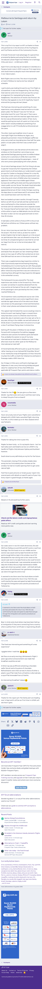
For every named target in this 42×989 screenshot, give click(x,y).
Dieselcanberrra (28, 867)
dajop (35, 869)
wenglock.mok (5, 871)
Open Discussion (9, 830)
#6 (40, 542)
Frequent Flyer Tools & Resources (15, 847)
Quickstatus (9, 865)
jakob (19, 871)
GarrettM (30, 873)
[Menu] (3, 2)
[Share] (37, 42)
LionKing (10, 877)
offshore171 (26, 875)
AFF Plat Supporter (25, 383)
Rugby (20, 881)
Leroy (10, 869)
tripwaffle (4, 877)
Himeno (15, 865)
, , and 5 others (20, 374)
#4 (40, 436)
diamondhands (17, 869)
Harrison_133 (31, 877)
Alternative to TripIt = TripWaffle (16, 843)
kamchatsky (32, 879)
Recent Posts (6, 814)
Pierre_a (3, 875)
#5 (40, 496)
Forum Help (5, 972)
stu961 (24, 881)
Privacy (31, 970)
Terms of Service (22, 970)
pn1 (4, 24)
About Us (4, 970)
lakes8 (39, 875)
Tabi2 (35, 873)
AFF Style (6, 967)
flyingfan (4, 879)
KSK (15, 879)
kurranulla (10, 879)
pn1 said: (5, 604)
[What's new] (35, 2)
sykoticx (14, 881)
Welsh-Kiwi (13, 871)
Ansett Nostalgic (6, 881)
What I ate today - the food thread (16, 850)
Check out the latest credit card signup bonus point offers (19, 519)
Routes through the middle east (15, 825)
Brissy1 (24, 871)
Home (12, 972)
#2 (40, 389)
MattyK (20, 867)
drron (3, 865)
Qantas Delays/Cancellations (14, 818)
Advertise (19, 972)
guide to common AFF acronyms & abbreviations (18, 807)
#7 (40, 600)
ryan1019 (37, 865)
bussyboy (33, 875)
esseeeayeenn (23, 865)
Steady (20, 875)
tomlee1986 (14, 867)
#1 (40, 42)
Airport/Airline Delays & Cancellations (16, 822)
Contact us (12, 970)
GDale (19, 873)
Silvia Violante (5, 867)
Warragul (25, 879)
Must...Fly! (31, 865)
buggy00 (19, 879)
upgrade (19, 777)
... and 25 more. (5, 883)
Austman (9, 873)
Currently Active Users (10, 861)
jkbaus (15, 873)
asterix (9, 875)
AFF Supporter (21, 490)
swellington (4, 869)
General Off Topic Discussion (13, 855)
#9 (40, 694)
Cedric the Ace (31, 871)
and (11, 482)
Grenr (24, 869)
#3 (40, 411)
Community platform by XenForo (17, 977)
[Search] (39, 2)
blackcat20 (23, 877)
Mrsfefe (3, 873)
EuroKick (16, 877)
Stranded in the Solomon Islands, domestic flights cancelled (22, 834)
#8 (40, 641)
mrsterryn (30, 869)
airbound (24, 873)
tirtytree (14, 875)
